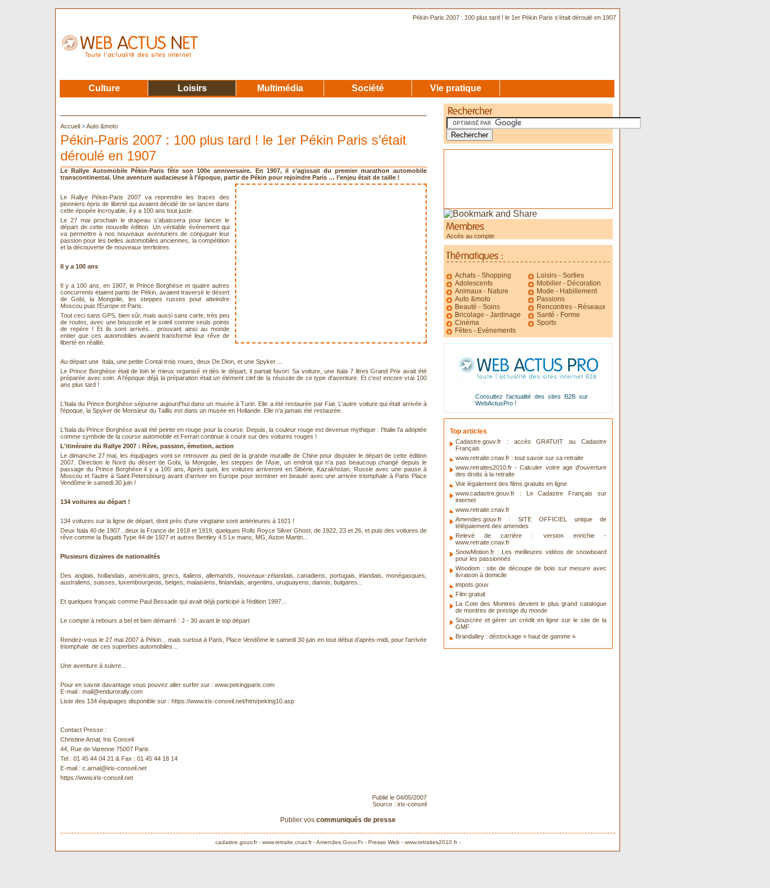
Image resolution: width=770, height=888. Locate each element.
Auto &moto (102, 126)
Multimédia (280, 88)
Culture (104, 88)
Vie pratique (455, 88)
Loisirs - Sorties (560, 275)
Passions (551, 299)
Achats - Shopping (483, 275)
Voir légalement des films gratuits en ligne (511, 483)
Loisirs (192, 88)
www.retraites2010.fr (431, 842)
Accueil (71, 126)
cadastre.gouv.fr (236, 842)
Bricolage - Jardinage (488, 315)
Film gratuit (470, 594)
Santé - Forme (558, 315)
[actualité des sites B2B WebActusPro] (528, 387)
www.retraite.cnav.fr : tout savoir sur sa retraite (519, 457)
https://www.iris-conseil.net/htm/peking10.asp (232, 701)
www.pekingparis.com (245, 684)
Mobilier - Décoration (569, 283)
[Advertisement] (331, 263)
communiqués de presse (356, 820)
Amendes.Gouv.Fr (339, 842)
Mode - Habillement (567, 291)
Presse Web (384, 842)
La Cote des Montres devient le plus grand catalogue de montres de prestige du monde (531, 607)
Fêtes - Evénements (485, 330)
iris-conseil (412, 804)
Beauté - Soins (477, 307)
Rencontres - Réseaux (571, 307)
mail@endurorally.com (112, 691)
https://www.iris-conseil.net (96, 777)
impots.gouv (472, 584)
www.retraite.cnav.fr (482, 509)
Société (368, 88)
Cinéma (467, 323)
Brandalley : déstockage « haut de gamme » (515, 636)
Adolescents (474, 283)
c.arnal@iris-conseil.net (114, 768)
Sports (546, 323)
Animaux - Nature (481, 291)
